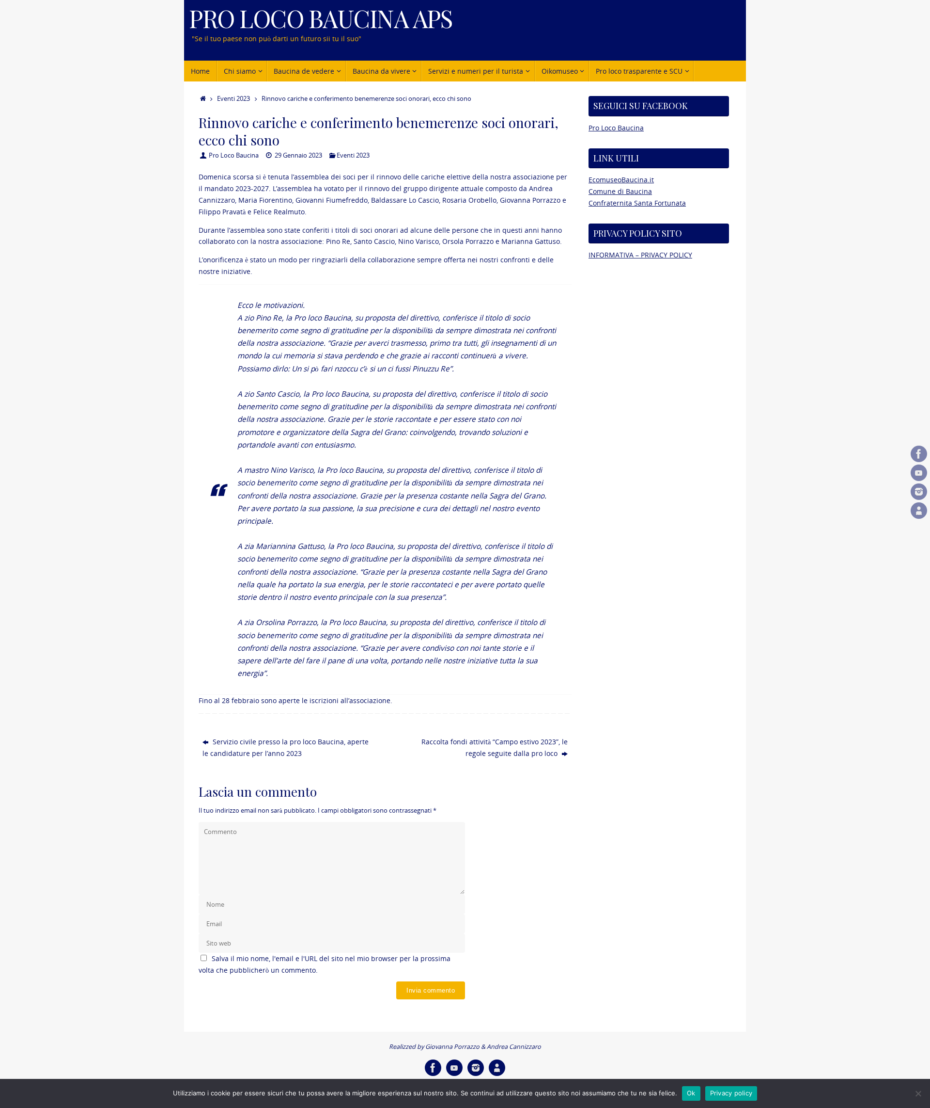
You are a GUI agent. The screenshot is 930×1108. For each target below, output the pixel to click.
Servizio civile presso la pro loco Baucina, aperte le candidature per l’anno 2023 (285, 747)
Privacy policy (731, 1093)
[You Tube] (919, 473)
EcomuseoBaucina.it (621, 179)
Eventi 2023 (233, 99)
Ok (691, 1093)
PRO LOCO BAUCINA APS (320, 18)
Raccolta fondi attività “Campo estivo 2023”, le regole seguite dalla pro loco (494, 747)
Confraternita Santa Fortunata (637, 203)
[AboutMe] (919, 510)
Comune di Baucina (620, 191)
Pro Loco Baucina (234, 155)
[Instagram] (919, 491)
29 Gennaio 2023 (298, 155)
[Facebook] (919, 454)
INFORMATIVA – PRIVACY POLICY (640, 254)
